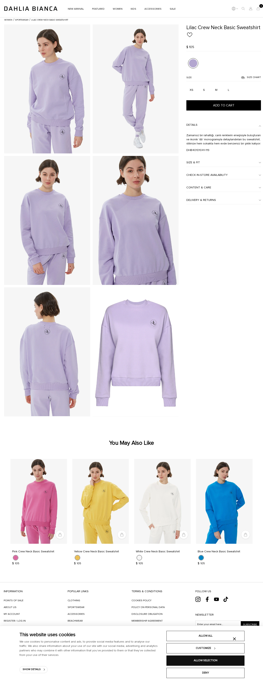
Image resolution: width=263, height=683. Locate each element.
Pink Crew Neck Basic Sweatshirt (33, 551)
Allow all (205, 636)
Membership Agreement (147, 621)
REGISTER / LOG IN (15, 621)
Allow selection (205, 660)
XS (191, 90)
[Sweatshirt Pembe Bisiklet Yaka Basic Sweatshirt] (38, 501)
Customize (203, 648)
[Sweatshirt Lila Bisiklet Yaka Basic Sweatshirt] (47, 88)
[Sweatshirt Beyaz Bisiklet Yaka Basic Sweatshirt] (162, 501)
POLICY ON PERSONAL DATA (148, 607)
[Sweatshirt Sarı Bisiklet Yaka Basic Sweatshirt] (100, 501)
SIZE (189, 77)
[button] (243, 9)
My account (12, 614)
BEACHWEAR (75, 621)
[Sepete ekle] (60, 535)
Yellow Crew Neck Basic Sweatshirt (96, 551)
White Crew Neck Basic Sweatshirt (158, 551)
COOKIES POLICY (141, 600)
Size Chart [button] (254, 77)
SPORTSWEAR (76, 607)
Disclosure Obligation (147, 614)
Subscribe (250, 624)
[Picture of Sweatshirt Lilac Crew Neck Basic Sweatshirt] (193, 63)
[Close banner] (234, 639)
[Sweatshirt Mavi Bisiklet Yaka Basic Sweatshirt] (224, 501)
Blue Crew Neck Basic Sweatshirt (219, 551)
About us (10, 607)
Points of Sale (13, 600)
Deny (205, 672)
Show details (32, 669)
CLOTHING (74, 600)
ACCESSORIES (76, 614)
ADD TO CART (223, 105)
